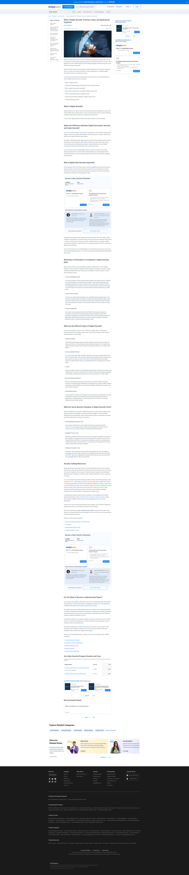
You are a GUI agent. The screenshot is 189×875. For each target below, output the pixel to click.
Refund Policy (105, 850)
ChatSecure (68, 427)
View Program (83, 204)
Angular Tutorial (79, 843)
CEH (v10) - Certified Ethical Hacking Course (79, 481)
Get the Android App (133, 775)
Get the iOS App (133, 778)
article (94, 169)
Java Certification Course (77, 822)
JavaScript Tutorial (61, 843)
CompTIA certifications (87, 834)
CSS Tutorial (133, 843)
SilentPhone (68, 451)
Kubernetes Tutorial (114, 843)
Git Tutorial (105, 843)
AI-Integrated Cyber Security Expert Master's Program (75, 673)
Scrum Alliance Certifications (77, 832)
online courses (91, 634)
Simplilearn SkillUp (97, 774)
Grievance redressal (68, 783)
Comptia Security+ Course (72, 530)
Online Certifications (106, 830)
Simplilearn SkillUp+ (111, 776)
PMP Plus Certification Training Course (57, 808)
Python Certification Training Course (94, 822)
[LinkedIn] (49, 781)
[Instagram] (55, 781)
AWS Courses (98, 834)
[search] (77, 7)
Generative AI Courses (83, 830)
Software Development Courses (92, 832)
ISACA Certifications (66, 834)
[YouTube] (55, 779)
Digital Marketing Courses (128, 834)
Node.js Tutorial (89, 843)
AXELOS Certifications (54, 834)
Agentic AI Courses (116, 830)
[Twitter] (52, 779)
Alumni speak (67, 780)
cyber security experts (88, 359)
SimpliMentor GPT (97, 783)
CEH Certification (111, 818)
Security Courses (69, 648)
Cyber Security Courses (128, 830)
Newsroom (66, 778)
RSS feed (95, 780)
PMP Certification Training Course (56, 818)
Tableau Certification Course (98, 820)
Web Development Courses (108, 832)
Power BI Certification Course (63, 822)
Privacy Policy (96, 850)
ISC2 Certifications (134, 832)
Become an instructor (81, 774)
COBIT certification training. (96, 487)
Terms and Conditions (86, 850)
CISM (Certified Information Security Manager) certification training (82, 485)
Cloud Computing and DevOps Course (77, 799)
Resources (119, 6)
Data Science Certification (86, 808)
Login (136, 6)
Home (49, 16)
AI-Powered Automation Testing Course (86, 809)
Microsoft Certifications (108, 834)
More (127, 6)
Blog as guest (80, 776)
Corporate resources (111, 780)
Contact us (66, 785)
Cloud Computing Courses (70, 830)
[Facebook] (49, 779)
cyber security (83, 132)
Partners (109, 783)
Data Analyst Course (73, 808)
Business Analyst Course (70, 809)
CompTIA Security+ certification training (89, 497)
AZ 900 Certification (121, 818)
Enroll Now (84, 690)
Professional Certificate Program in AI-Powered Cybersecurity (77, 667)
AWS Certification (101, 818)
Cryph (73, 428)
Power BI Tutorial (125, 843)
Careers (65, 776)
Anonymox (89, 436)
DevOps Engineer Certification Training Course (128, 808)
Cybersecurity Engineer (84, 626)
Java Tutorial (71, 843)
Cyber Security (61, 16)
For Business (110, 6)
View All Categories (111, 730)
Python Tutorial (52, 843)
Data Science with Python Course (88, 818)
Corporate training (111, 774)
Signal (73, 455)
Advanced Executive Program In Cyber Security (77, 522)
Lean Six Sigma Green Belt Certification (116, 820)
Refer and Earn (52, 774)
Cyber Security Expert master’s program (87, 605)
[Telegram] (52, 781)
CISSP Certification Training (83, 820)
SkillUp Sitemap (96, 776)
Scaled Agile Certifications (122, 832)
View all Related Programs (95, 231)
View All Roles (53, 756)
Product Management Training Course (57, 799)
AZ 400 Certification (60, 820)
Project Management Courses (55, 830)
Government (110, 785)
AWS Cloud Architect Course (104, 809)
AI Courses (118, 834)
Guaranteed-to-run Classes (113, 778)
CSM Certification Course (72, 818)
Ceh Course (68, 524)
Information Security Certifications (74, 643)
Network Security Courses (72, 645)
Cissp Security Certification (72, 651)
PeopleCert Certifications (62, 832)
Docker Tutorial (97, 843)
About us (66, 774)
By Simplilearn (68, 25)
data (82, 142)
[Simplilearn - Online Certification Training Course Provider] (54, 6)
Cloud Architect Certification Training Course (104, 808)
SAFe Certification (71, 820)
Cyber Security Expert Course (72, 527)
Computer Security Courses (72, 640)
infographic (69, 167)
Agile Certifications (94, 830)
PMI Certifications (76, 834)
